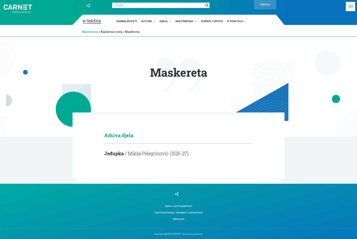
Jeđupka (114, 153)
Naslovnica (90, 32)
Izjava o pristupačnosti (178, 206)
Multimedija (184, 21)
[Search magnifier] (207, 5)
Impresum (178, 219)
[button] (350, 6)
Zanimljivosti (126, 21)
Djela (164, 21)
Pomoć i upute (212, 21)
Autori (146, 21)
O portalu (235, 21)
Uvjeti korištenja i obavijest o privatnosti (178, 212)
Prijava (265, 4)
